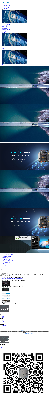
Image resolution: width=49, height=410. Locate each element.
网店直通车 (3, 317)
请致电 (1, 347)
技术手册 (3, 48)
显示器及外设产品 (4, 31)
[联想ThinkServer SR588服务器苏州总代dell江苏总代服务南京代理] (6, 297)
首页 (3, 275)
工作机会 (3, 322)
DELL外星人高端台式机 (5, 8)
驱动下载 (3, 47)
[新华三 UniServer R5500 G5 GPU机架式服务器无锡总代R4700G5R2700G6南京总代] (12, 278)
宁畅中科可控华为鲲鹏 (4, 26)
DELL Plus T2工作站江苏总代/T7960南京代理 (7, 254)
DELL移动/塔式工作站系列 (5, 7)
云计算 (2, 326)
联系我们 (3, 64)
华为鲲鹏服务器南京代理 (5, 28)
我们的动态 (3, 316)
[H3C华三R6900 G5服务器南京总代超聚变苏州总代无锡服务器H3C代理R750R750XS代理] (6, 291)
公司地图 (3, 321)
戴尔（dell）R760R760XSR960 (5, 6)
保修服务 (3, 49)
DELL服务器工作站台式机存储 (6, 5)
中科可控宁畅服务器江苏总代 (7, 256)
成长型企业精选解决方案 (6, 262)
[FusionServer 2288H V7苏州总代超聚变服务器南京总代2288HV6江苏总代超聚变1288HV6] (6, 285)
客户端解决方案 (4, 325)
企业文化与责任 (4, 320)
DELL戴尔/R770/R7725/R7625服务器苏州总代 (7, 260)
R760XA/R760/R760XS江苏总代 (6, 29)
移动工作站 (3, 32)
